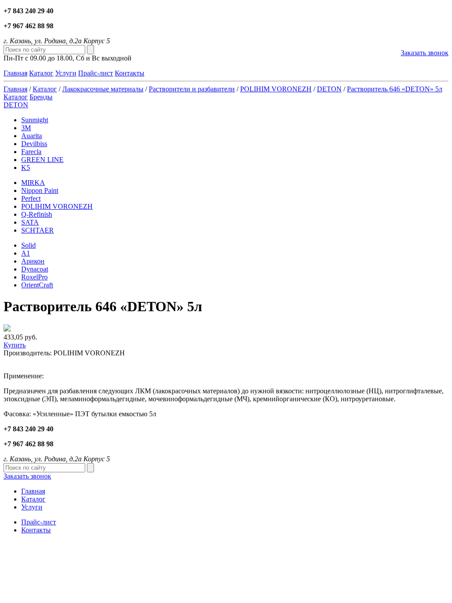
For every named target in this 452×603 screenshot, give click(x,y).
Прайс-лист (95, 73)
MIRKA (33, 182)
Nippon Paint (39, 190)
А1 (25, 253)
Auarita (31, 135)
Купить (15, 345)
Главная (15, 73)
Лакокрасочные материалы (102, 89)
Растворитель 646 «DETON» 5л (394, 89)
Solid (28, 245)
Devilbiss (34, 143)
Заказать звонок (424, 53)
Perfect (31, 198)
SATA (30, 222)
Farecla (31, 151)
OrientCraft (37, 285)
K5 (25, 167)
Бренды (41, 97)
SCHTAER (37, 230)
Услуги (65, 73)
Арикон (33, 261)
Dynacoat (34, 269)
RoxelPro (34, 277)
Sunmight (34, 120)
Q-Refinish (36, 214)
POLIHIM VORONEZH (276, 89)
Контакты (129, 73)
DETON (329, 89)
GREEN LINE (42, 159)
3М (26, 128)
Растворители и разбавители (192, 89)
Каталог (41, 73)
